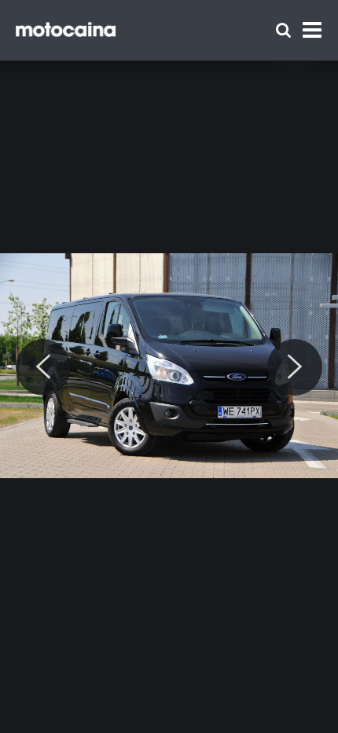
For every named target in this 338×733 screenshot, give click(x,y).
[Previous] (43, 367)
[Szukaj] (283, 30)
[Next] (294, 367)
